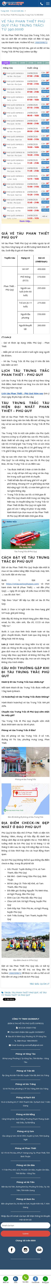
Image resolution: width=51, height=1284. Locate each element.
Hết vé (44, 216)
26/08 (22, 63)
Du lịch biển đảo (17, 11)
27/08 (31, 63)
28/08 (39, 63)
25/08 (14, 63)
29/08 (47, 63)
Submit (25, 1233)
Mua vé (5, 1282)
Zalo (15, 1282)
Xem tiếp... (26, 221)
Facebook (35, 1282)
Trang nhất (5, 11)
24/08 (6, 63)
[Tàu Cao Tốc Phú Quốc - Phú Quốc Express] (13, 3)
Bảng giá (45, 1282)
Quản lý (44, 984)
